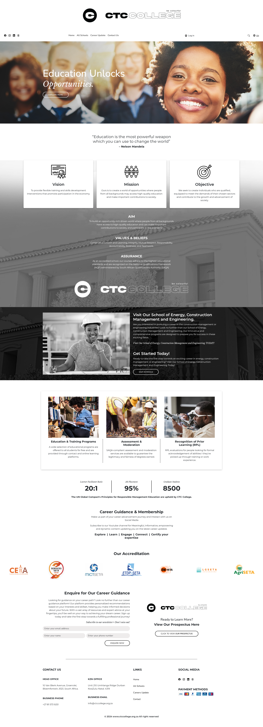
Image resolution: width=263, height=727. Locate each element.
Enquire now (117, 643)
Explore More (55, 94)
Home (71, 35)
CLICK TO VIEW (177, 633)
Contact (137, 699)
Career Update (97, 35)
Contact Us (113, 35)
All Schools (82, 35)
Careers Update (141, 692)
